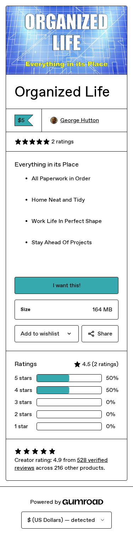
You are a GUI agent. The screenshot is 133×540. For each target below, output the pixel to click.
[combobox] (47, 333)
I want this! (67, 285)
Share (105, 333)
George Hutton (79, 120)
